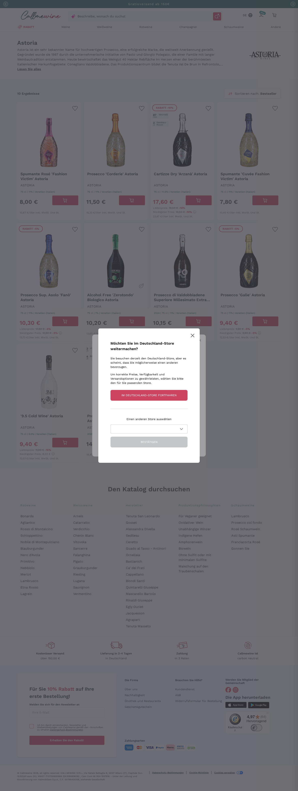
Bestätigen (149, 442)
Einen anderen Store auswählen (149, 419)
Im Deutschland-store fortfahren (149, 395)
